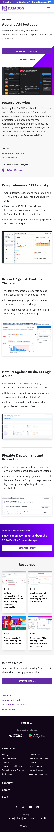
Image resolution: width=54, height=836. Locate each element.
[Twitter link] (17, 807)
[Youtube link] (30, 807)
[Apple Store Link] (18, 736)
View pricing (8, 157)
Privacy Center (35, 765)
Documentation (9, 758)
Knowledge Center (37, 769)
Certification (7, 773)
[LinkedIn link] (37, 807)
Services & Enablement (12, 765)
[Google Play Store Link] (37, 736)
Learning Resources (38, 773)
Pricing (5, 754)
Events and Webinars (38, 758)
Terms (11, 818)
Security (32, 762)
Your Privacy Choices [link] (32, 818)
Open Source (34, 754)
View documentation (13, 153)
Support (5, 762)
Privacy (18, 818)
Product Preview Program (13, 769)
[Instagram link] (23, 807)
